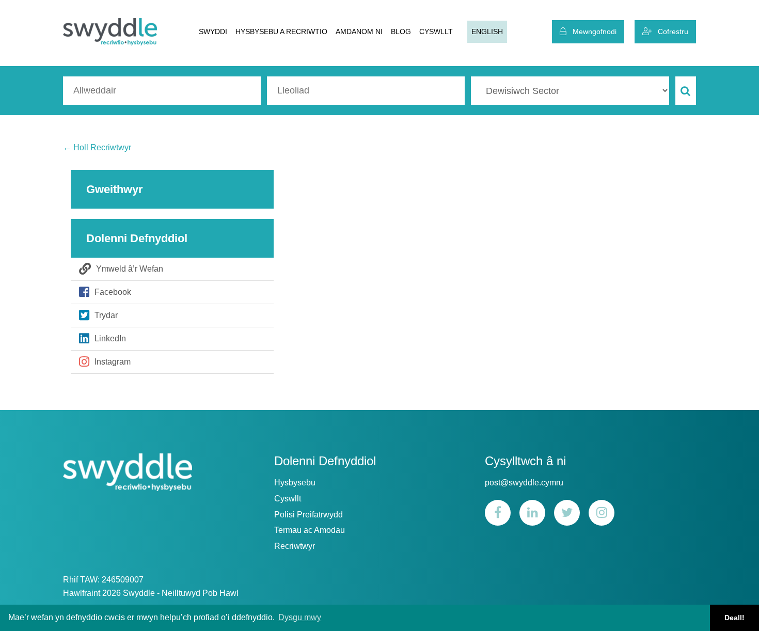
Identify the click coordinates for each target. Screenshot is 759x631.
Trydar (106, 315)
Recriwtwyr (294, 546)
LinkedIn (110, 338)
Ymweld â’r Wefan (129, 268)
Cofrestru (670, 31)
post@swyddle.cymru (524, 482)
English (487, 31)
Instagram (112, 361)
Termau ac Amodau (309, 530)
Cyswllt (436, 31)
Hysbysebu (294, 482)
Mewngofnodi (591, 31)
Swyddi (213, 31)
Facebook (112, 292)
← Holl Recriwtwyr (97, 147)
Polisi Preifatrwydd (308, 514)
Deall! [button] (734, 617)
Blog (401, 31)
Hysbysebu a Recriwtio (281, 31)
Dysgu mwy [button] (299, 617)
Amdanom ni (359, 31)
